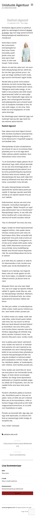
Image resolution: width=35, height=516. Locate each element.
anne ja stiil (14, 434)
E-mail (4, 478)
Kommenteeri (6, 486)
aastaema (7, 434)
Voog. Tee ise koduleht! (27, 511)
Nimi (3, 471)
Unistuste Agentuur (15, 5)
